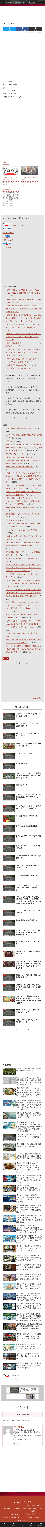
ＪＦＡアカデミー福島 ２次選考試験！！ (21, 558)
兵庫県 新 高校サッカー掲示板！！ (20, 467)
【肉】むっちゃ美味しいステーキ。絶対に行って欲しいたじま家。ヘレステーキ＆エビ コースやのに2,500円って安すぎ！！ (23, 568)
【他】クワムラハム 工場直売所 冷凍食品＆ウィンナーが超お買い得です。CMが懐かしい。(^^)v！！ (24, 583)
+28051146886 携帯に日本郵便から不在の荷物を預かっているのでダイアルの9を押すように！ (23, 378)
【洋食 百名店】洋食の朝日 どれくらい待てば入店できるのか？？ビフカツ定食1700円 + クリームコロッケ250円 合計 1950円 (24, 624)
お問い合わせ (11, 441)
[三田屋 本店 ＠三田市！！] (29, 170)
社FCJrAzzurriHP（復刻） (12, 1508)
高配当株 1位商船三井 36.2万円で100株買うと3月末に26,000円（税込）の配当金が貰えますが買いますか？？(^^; (24, 649)
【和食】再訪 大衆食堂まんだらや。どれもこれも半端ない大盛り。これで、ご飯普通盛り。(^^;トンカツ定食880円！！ (23, 501)
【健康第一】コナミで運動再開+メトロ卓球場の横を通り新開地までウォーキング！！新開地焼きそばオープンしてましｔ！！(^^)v (24, 318)
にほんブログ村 (17, 225)
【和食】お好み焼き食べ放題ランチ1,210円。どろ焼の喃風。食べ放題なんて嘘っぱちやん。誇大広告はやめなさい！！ (24, 460)
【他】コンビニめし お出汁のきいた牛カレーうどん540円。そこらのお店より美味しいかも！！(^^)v (23, 337)
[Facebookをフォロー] (17, 1443)
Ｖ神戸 (6, 658)
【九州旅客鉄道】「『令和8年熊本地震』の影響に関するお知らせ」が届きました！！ (23, 411)
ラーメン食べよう (12, 520)
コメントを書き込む (22, 1414)
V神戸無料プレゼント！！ (15, 454)
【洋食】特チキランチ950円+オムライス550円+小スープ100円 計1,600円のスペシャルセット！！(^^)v (23, 293)
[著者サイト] (14, 1443)
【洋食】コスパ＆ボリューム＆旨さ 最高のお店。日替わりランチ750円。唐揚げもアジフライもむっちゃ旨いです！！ (24, 352)
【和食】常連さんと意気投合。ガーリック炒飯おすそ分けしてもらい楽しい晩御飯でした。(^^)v (23, 327)
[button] (40, 708)
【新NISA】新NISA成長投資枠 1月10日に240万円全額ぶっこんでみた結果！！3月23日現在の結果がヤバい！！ (24, 309)
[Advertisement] (22, 12)
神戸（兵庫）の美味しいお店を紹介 (19, 428)
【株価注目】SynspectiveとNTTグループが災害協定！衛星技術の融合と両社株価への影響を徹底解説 (23, 401)
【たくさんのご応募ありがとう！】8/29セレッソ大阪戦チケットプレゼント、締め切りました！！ (23, 390)
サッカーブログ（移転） (33, 1505)
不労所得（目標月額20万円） (12, 1517)
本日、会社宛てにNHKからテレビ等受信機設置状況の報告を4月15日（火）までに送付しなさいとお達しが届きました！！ (24, 448)
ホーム (12, 1505)
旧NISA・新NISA (33, 1517)
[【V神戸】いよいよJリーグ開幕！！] (11, 170)
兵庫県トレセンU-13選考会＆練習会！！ (21, 507)
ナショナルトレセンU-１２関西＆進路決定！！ (23, 530)
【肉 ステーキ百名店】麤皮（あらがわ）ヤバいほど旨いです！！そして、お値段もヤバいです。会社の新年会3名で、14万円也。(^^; (23, 593)
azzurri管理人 (18, 1427)
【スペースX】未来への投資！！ (18, 418)
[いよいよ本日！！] (12, 197)
